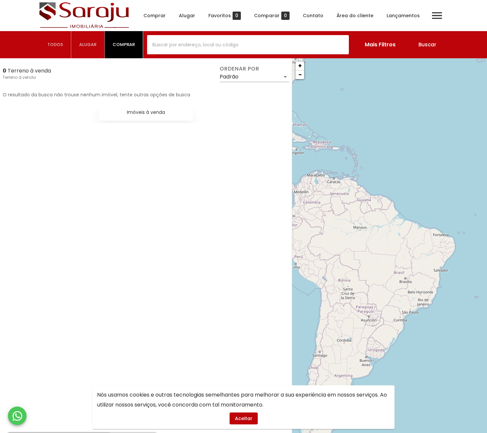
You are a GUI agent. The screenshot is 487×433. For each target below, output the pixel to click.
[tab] (55, 44)
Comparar (270, 15)
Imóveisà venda (146, 112)
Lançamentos (403, 15)
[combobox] (248, 44)
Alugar (187, 15)
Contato (313, 15)
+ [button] (300, 66)
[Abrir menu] (437, 15)
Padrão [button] (229, 76)
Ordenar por (239, 69)
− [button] (300, 75)
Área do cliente (355, 15)
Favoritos (223, 15)
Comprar (154, 15)
